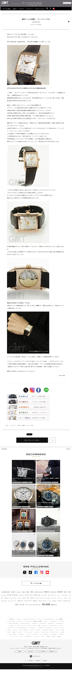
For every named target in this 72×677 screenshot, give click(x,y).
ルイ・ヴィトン (15, 636)
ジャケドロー (34, 623)
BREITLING (19, 592)
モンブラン (61, 634)
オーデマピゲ (20, 595)
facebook (31, 660)
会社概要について (52, 651)
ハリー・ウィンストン (28, 632)
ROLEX (60, 592)
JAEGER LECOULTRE (38, 592)
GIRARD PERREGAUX (17, 482)
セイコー (20, 598)
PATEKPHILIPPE (53, 592)
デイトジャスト (60, 598)
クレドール (19, 619)
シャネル (58, 595)
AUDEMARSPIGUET (41, 555)
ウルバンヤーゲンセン (12, 634)
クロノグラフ (44, 595)
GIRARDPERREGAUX (26, 506)
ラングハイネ (61, 621)
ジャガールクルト (64, 595)
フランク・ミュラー (54, 632)
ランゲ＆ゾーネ (66, 600)
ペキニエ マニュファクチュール (28, 619)
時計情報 (39, 24)
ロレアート (46, 506)
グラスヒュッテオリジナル (13, 623)
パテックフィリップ (12, 600)
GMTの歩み (12, 619)
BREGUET (39, 482)
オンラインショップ (39, 8)
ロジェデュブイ (51, 623)
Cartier (23, 592)
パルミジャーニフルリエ (25, 623)
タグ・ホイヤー (31, 598)
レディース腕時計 (59, 619)
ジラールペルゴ (33, 24)
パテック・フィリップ (24, 601)
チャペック (39, 619)
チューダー (47, 598)
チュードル (54, 598)
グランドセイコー (52, 595)
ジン (41, 634)
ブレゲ (59, 601)
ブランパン (35, 634)
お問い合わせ (30, 651)
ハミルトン (36, 636)
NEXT (68, 449)
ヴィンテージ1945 (32, 41)
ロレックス (19, 604)
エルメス (45, 621)
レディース (37, 632)
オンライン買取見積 (41, 651)
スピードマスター (13, 598)
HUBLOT (28, 592)
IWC (47, 555)
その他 (53, 636)
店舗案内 (19, 651)
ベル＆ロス (62, 632)
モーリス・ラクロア (11, 621)
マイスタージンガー (59, 623)
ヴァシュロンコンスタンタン (33, 604)
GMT (64, 375)
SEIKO (65, 592)
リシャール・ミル (45, 632)
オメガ (14, 595)
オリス (21, 636)
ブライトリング (42, 600)
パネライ (34, 601)
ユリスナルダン (54, 634)
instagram (38, 660)
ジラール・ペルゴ (28, 621)
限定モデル (54, 604)
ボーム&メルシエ (29, 636)
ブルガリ (54, 600)
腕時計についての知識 (37, 621)
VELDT (48, 636)
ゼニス (24, 598)
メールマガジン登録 (37, 583)
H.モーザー (46, 634)
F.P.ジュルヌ (21, 634)
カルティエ (36, 595)
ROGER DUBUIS (55, 482)
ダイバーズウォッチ (40, 598)
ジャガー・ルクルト (53, 625)
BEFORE (4, 449)
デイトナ (66, 598)
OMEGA (33, 555)
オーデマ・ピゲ (28, 595)
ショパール (51, 555)
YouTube (4, 595)
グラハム (42, 636)
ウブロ (9, 595)
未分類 (59, 636)
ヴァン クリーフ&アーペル (48, 619)
